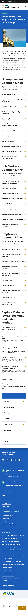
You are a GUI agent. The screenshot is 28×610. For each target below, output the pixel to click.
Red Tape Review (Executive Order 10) (12, 561)
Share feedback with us (13, 485)
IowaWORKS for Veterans (11, 544)
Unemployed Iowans (7, 515)
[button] (22, 608)
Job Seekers (5, 518)
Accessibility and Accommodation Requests (11, 579)
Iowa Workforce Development (10, 7)
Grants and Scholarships (9, 547)
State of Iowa (8, 576)
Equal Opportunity (7, 567)
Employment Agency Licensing (10, 570)
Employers (5, 521)
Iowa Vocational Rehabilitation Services (13, 535)
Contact (4, 498)
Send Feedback (6, 602)
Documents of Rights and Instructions (13, 564)
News (3, 501)
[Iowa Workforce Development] (5, 6)
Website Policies (6, 573)
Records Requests (7, 558)
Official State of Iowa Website (8, 1)
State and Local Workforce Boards (11, 550)
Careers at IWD (6, 506)
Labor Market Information (9, 538)
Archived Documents (8, 585)
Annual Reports (6, 503)
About (3, 495)
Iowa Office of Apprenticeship (10, 541)
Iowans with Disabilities (9, 524)
